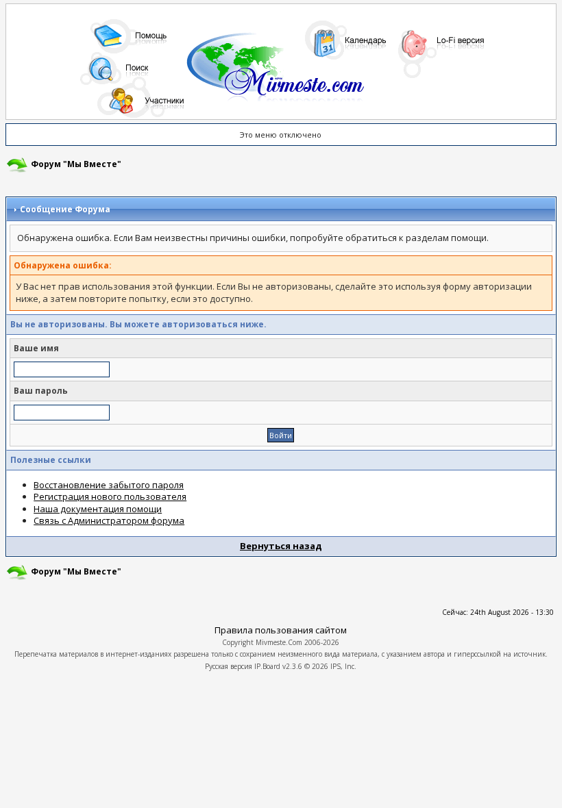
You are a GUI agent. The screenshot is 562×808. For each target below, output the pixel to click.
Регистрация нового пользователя (110, 496)
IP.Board (267, 666)
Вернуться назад (281, 546)
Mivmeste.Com (279, 642)
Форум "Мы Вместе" (76, 164)
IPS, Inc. (343, 666)
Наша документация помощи (98, 509)
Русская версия (228, 666)
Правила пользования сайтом (281, 630)
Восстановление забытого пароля (109, 485)
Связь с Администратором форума (109, 520)
